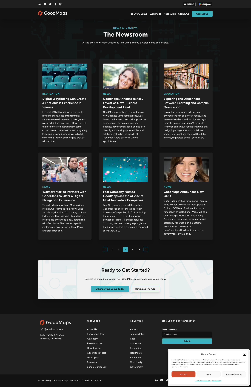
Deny (208, 374)
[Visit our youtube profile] (45, 4)
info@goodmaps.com (51, 329)
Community (136, 362)
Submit (187, 341)
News (107, 93)
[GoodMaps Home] (52, 13)
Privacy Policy (216, 381)
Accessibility (44, 380)
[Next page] (146, 249)
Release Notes (94, 343)
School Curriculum (96, 366)
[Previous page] (105, 249)
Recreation (51, 93)
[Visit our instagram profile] (60, 4)
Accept (183, 374)
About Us (92, 329)
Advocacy (92, 338)
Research (92, 362)
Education (172, 93)
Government (136, 366)
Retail (133, 338)
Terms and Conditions (202, 381)
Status (97, 380)
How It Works (94, 348)
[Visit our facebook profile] (55, 4)
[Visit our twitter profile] (50, 4)
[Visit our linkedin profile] (39, 4)
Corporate (135, 343)
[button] (244, 354)
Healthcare (136, 352)
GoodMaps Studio (96, 352)
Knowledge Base (95, 334)
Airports (134, 329)
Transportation (137, 334)
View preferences (234, 374)
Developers (93, 357)
